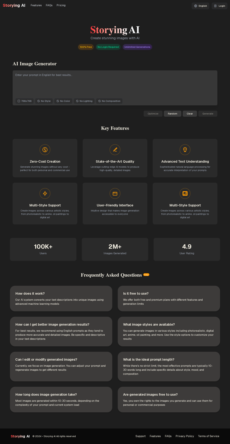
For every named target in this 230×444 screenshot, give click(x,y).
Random (172, 113)
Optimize (153, 113)
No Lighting (86, 101)
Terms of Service (208, 436)
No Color (65, 101)
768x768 (26, 101)
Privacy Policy (185, 436)
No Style (46, 101)
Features (36, 5)
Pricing (61, 5)
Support (141, 436)
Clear (190, 113)
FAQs (49, 5)
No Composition (111, 101)
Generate (207, 113)
